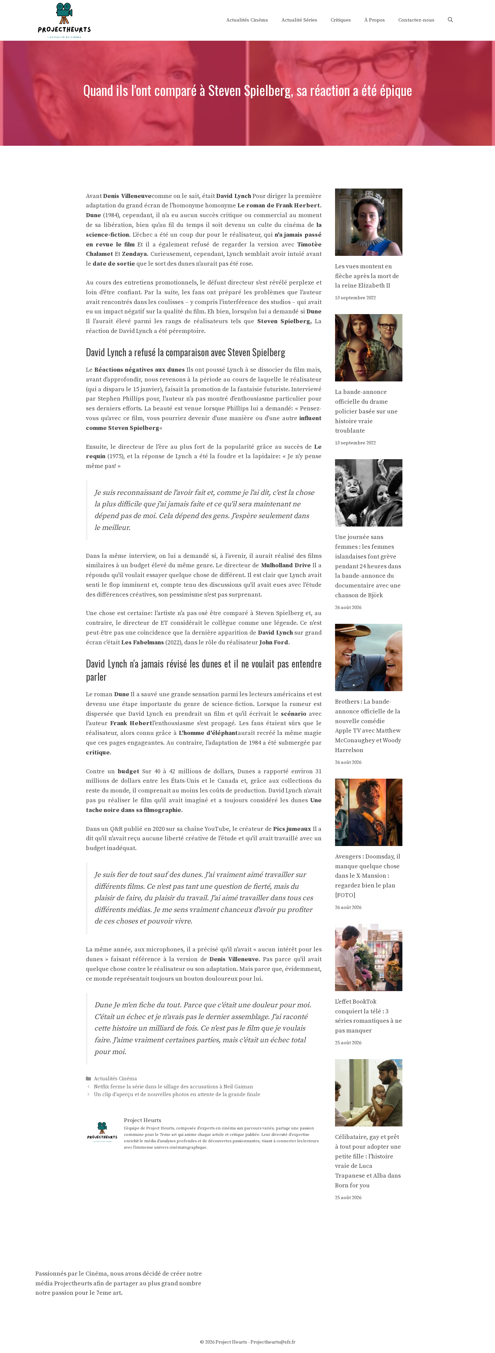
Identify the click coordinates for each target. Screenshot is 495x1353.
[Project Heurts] (64, 20)
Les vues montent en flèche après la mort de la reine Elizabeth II (367, 276)
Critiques (341, 20)
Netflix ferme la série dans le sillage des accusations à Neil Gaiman (173, 1087)
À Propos (374, 20)
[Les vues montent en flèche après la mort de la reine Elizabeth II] (368, 251)
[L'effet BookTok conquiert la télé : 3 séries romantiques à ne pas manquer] (368, 986)
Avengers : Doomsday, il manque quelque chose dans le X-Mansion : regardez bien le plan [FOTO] (367, 876)
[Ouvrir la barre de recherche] (450, 20)
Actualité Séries (299, 20)
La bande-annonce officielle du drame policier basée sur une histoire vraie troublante (366, 411)
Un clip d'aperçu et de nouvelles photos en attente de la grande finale (177, 1094)
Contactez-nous (416, 20)
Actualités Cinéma (247, 20)
